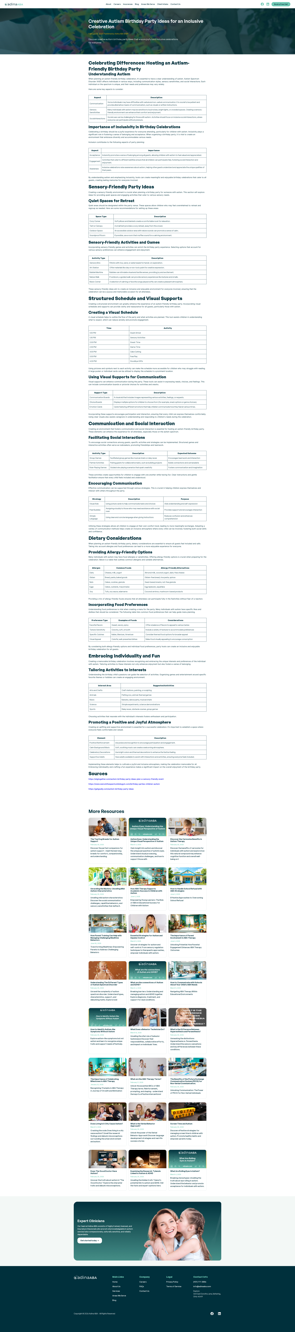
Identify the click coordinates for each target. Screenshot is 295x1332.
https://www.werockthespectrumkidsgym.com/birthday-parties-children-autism (124, 784)
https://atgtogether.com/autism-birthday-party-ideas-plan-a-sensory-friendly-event (126, 779)
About (108, 4)
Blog (137, 4)
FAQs (141, 1286)
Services (116, 1291)
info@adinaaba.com (202, 1286)
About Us (116, 1286)
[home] (16, 4)
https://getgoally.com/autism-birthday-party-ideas (111, 789)
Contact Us (175, 4)
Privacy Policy (172, 1282)
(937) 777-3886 (199, 1282)
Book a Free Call (281, 4)
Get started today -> (89, 1240)
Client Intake (162, 4)
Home (114, 1282)
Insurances (128, 4)
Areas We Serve (148, 4)
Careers (117, 4)
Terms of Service (173, 1286)
